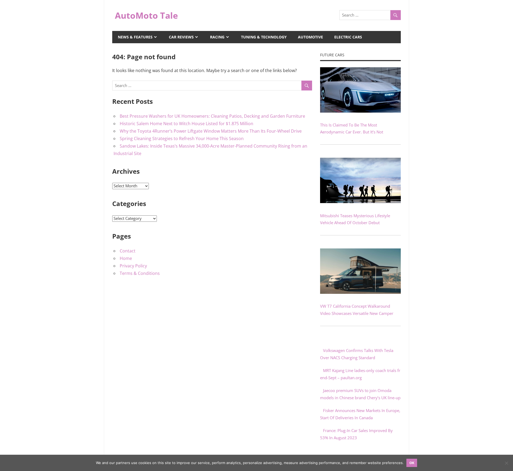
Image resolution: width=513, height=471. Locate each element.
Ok (411, 462)
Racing (217, 36)
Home (126, 258)
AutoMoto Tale (146, 15)
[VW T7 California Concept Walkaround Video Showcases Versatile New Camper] (360, 292)
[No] (506, 463)
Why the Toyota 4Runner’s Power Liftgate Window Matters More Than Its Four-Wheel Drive (211, 131)
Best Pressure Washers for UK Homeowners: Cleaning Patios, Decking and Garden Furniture (212, 116)
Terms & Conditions (140, 273)
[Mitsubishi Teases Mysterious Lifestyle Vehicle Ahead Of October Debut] (360, 201)
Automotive (310, 36)
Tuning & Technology (264, 36)
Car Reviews (181, 36)
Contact (127, 251)
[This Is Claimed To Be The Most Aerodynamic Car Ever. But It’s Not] (360, 111)
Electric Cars (348, 36)
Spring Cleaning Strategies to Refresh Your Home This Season (182, 138)
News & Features (135, 36)
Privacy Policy (133, 266)
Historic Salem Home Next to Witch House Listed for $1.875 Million (186, 123)
